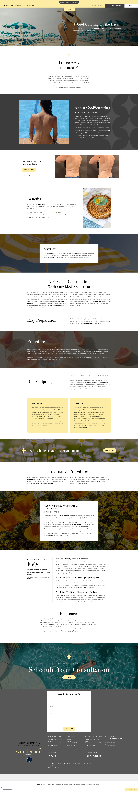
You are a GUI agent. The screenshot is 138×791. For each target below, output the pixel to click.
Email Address (53, 699)
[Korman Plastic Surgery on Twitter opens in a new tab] (93, 755)
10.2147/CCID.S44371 (56, 626)
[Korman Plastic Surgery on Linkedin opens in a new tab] (99, 755)
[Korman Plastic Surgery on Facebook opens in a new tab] (55, 755)
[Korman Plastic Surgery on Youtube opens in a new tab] (96, 755)
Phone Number (52, 720)
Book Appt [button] (115, 5)
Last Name (52, 714)
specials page (89, 529)
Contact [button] (131, 5)
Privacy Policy (102, 777)
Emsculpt (30, 477)
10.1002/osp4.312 (73, 632)
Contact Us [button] (131, 789)
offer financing (55, 529)
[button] (69, 8)
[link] (97, 6)
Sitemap (109, 777)
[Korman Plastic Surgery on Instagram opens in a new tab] (52, 755)
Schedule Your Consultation (69, 669)
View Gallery (29, 170)
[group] (87, 166)
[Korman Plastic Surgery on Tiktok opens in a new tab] (49, 755)
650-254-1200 (92, 786)
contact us (52, 533)
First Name (52, 706)
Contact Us (109, 450)
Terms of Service (94, 777)
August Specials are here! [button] (69, 2)
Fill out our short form (91, 303)
